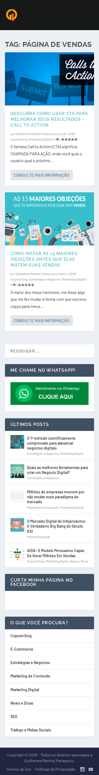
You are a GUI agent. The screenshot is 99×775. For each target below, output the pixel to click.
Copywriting (19, 139)
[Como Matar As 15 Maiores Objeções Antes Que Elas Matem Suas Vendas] (49, 218)
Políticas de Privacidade (55, 769)
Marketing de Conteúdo (43, 507)
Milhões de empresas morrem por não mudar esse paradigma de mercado (55, 497)
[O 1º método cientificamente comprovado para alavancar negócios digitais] (17, 442)
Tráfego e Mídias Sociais (30, 730)
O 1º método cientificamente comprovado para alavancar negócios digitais (51, 443)
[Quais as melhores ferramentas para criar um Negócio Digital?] (17, 471)
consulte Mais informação (41, 175)
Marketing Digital (40, 139)
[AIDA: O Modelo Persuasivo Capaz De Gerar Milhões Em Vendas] (17, 554)
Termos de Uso (18, 769)
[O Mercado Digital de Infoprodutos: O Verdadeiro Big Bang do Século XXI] (17, 525)
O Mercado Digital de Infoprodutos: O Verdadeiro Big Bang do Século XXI (56, 526)
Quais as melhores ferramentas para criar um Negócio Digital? (57, 470)
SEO (13, 716)
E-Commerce (21, 649)
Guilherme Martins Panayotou (36, 134)
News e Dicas (79, 561)
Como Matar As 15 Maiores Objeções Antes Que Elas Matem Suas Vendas (43, 259)
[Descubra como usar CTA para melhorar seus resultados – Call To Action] (49, 78)
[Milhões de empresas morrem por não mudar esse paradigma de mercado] (17, 495)
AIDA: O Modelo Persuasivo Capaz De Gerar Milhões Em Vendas (55, 553)
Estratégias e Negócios (45, 279)
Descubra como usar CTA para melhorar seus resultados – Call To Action (49, 119)
